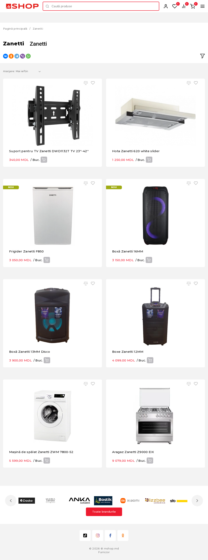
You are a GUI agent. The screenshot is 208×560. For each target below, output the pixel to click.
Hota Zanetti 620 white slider (136, 151)
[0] (174, 6)
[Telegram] (16, 56)
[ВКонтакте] (5, 56)
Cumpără (44, 160)
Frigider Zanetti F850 (26, 251)
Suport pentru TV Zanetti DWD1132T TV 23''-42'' (49, 151)
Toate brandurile (104, 511)
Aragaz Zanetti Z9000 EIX (133, 452)
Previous (10, 500)
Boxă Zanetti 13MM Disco (29, 352)
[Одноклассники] (11, 56)
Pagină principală (15, 28)
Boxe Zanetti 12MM (128, 352)
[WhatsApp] (28, 56)
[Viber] (22, 56)
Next (197, 500)
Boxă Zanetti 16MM (127, 251)
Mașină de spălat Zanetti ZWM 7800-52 (41, 452)
